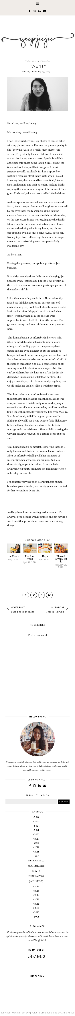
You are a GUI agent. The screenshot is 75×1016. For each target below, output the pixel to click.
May (35, 871)
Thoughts (45, 61)
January (34, 881)
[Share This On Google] (49, 595)
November (35, 866)
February (34, 876)
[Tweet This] (33, 595)
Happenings (31, 61)
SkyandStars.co (66, 1013)
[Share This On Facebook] (26, 595)
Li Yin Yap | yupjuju (29, 1013)
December (35, 860)
